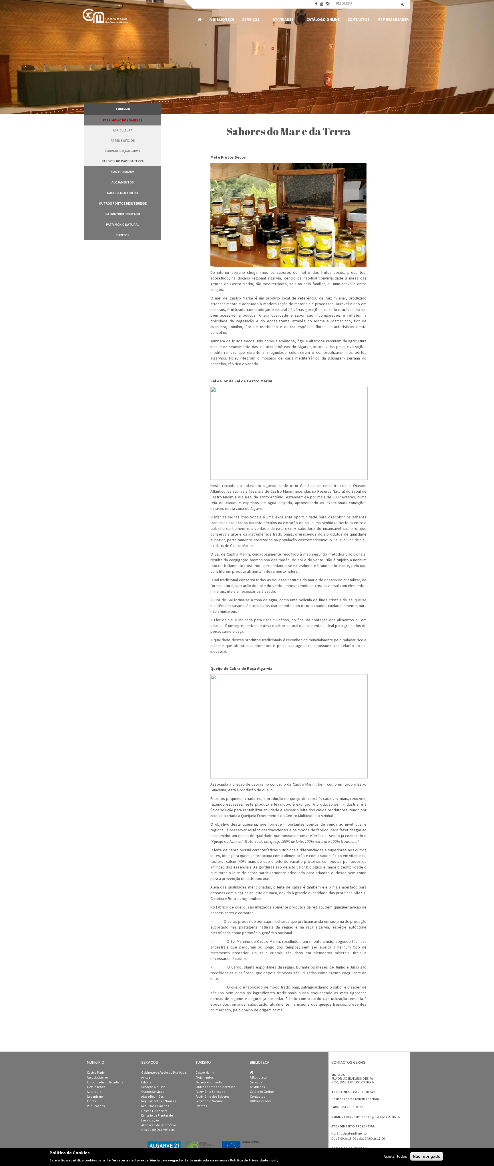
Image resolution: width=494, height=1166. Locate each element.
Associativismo (97, 1077)
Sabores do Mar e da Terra (123, 161)
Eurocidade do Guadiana (105, 1082)
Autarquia (94, 1092)
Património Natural (122, 224)
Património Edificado (122, 214)
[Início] (105, 16)
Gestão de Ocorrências (157, 1130)
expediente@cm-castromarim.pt (379, 1117)
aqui (272, 1160)
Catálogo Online (323, 19)
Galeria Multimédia (123, 193)
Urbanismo (95, 1097)
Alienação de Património (158, 1125)
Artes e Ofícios (123, 141)
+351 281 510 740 (362, 1092)
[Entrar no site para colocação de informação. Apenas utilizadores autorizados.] (402, 5)
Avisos (145, 1077)
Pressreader (395, 19)
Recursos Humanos (155, 1106)
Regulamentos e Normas (158, 1101)
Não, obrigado (427, 1156)
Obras (91, 1101)
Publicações (96, 1106)
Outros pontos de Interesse (123, 203)
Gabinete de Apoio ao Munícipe (163, 1073)
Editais (146, 1082)
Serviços (249, 19)
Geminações (96, 1087)
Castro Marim (122, 171)
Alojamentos (122, 182)
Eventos (123, 235)
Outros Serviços (152, 1092)
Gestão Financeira (154, 1111)
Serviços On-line (153, 1087)
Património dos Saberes (122, 120)
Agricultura (122, 130)
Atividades (281, 19)
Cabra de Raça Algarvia (122, 151)
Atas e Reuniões (152, 1097)
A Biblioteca (222, 19)
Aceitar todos (395, 1156)
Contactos (359, 19)
